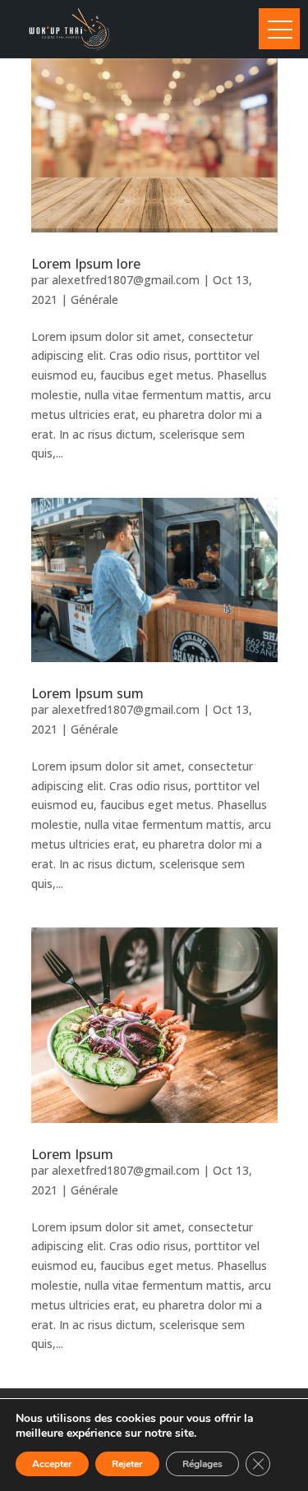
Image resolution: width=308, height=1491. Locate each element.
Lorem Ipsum (72, 1154)
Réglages (202, 1463)
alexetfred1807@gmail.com (126, 280)
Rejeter (127, 1463)
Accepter (52, 1463)
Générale (94, 299)
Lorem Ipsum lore (85, 264)
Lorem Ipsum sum (87, 693)
